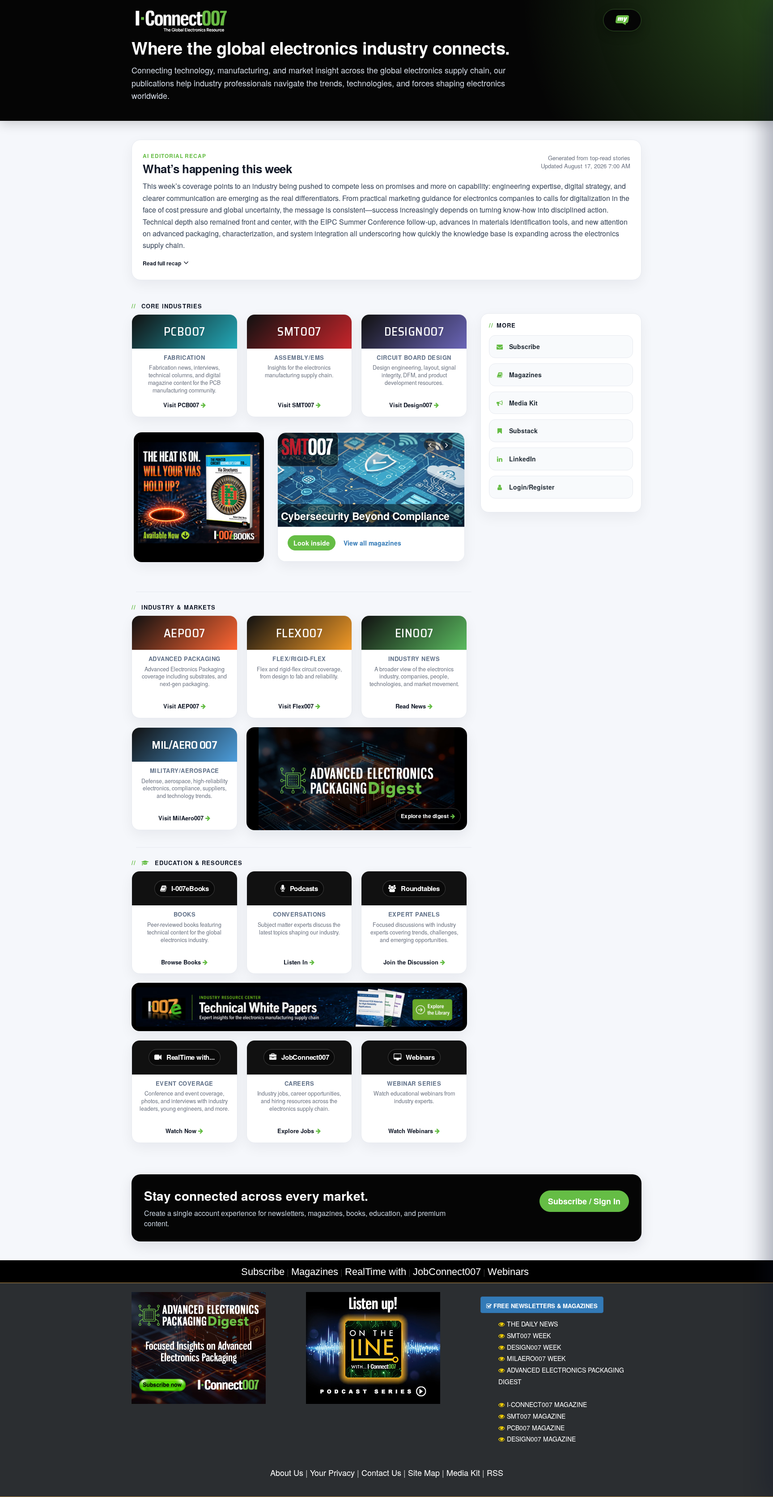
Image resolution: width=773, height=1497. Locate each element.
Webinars (508, 1271)
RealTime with (375, 1271)
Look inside (311, 542)
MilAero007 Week (536, 1358)
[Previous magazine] (430, 444)
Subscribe (523, 346)
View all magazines (372, 542)
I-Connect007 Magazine (547, 1404)
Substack (522, 430)
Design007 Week (534, 1347)
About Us (286, 1472)
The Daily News (532, 1323)
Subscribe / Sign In (584, 1201)
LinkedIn (521, 458)
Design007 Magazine (541, 1438)
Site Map (424, 1472)
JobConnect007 (447, 1271)
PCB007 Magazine (536, 1427)
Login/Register (530, 486)
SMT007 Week (529, 1335)
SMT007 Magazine (536, 1416)
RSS (495, 1472)
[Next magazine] (446, 444)
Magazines (524, 374)
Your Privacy (332, 1472)
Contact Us (381, 1472)
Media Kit (522, 402)
